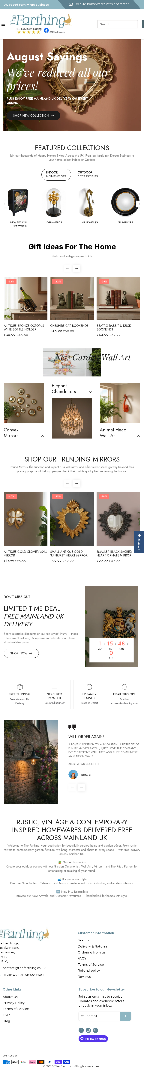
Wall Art (86, 866)
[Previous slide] (4, 204)
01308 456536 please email (23, 975)
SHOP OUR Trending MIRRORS (72, 459)
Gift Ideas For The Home (72, 246)
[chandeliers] (72, 418)
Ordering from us (91, 952)
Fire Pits (116, 866)
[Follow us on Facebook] (81, 1030)
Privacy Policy (14, 1003)
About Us (10, 997)
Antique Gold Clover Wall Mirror (25, 553)
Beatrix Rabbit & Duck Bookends (114, 327)
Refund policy (89, 970)
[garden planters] (120, 403)
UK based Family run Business (26, 4)
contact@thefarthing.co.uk (24, 968)
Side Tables (29, 883)
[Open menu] (3, 24)
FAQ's (82, 958)
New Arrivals (40, 896)
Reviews (84, 977)
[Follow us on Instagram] (88, 1030)
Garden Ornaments (66, 866)
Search (83, 940)
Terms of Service (91, 964)
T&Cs (6, 1015)
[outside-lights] (31, 762)
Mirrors (98, 866)
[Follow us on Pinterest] (95, 1030)
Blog (6, 1021)
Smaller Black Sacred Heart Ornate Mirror (114, 553)
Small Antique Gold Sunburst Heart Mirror (69, 553)
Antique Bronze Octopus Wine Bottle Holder (24, 327)
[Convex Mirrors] (24, 403)
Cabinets (45, 883)
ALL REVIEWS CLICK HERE (84, 764)
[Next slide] (139, 204)
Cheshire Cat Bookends (69, 326)
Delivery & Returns (93, 946)
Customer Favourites (68, 896)
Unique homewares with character (101, 4)
